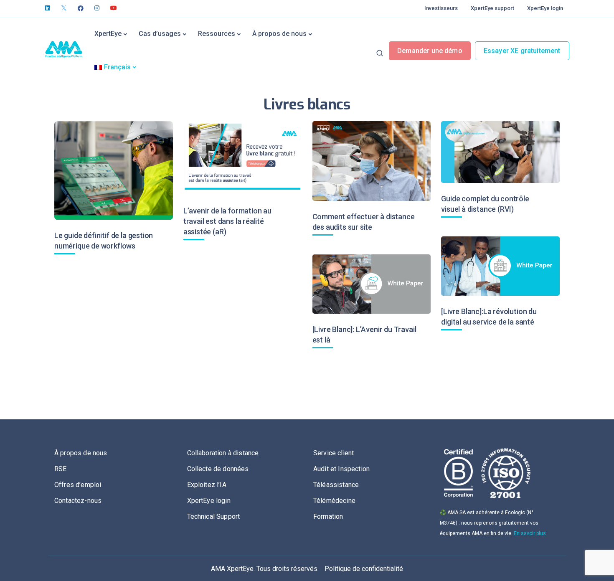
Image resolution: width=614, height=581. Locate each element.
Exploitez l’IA (206, 485)
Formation (328, 516)
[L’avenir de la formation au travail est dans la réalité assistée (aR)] (242, 158)
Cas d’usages (160, 34)
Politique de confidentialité (364, 569)
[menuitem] (115, 67)
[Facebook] (81, 8)
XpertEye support (492, 8)
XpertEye (108, 34)
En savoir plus (530, 533)
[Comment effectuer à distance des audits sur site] (371, 161)
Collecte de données (218, 469)
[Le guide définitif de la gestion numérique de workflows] (113, 170)
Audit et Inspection (341, 469)
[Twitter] (64, 8)
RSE (60, 469)
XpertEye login (545, 8)
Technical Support (213, 516)
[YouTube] (113, 8)
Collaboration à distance (223, 453)
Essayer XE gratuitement (522, 51)
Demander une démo (429, 51)
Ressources (216, 34)
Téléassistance (336, 485)
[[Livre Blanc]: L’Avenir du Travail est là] (371, 284)
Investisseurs (441, 8)
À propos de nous (279, 34)
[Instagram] (96, 8)
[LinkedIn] (47, 8)
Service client (333, 453)
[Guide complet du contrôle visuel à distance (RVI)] (500, 152)
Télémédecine (334, 501)
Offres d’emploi (77, 485)
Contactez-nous (77, 501)
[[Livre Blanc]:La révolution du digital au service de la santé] (500, 266)
